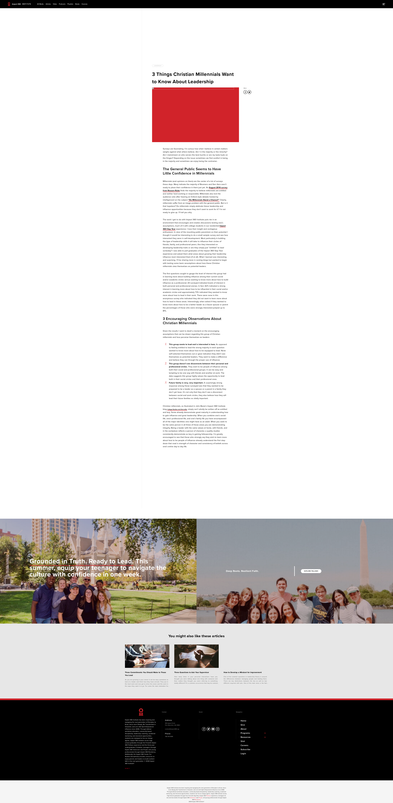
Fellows (208, 795)
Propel (201, 797)
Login (243, 753)
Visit (243, 741)
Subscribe (245, 749)
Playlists (70, 4)
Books (77, 4)
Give (243, 725)
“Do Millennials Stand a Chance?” (203, 200)
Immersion (193, 797)
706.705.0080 (169, 736)
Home (243, 721)
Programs (245, 733)
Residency (198, 799)
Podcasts (62, 4)
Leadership (157, 65)
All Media (40, 4)
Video (55, 4)
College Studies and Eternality (177, 409)
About (243, 729)
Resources (246, 737)
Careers (244, 745)
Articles (48, 4)
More (127, 768)
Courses (85, 4)
